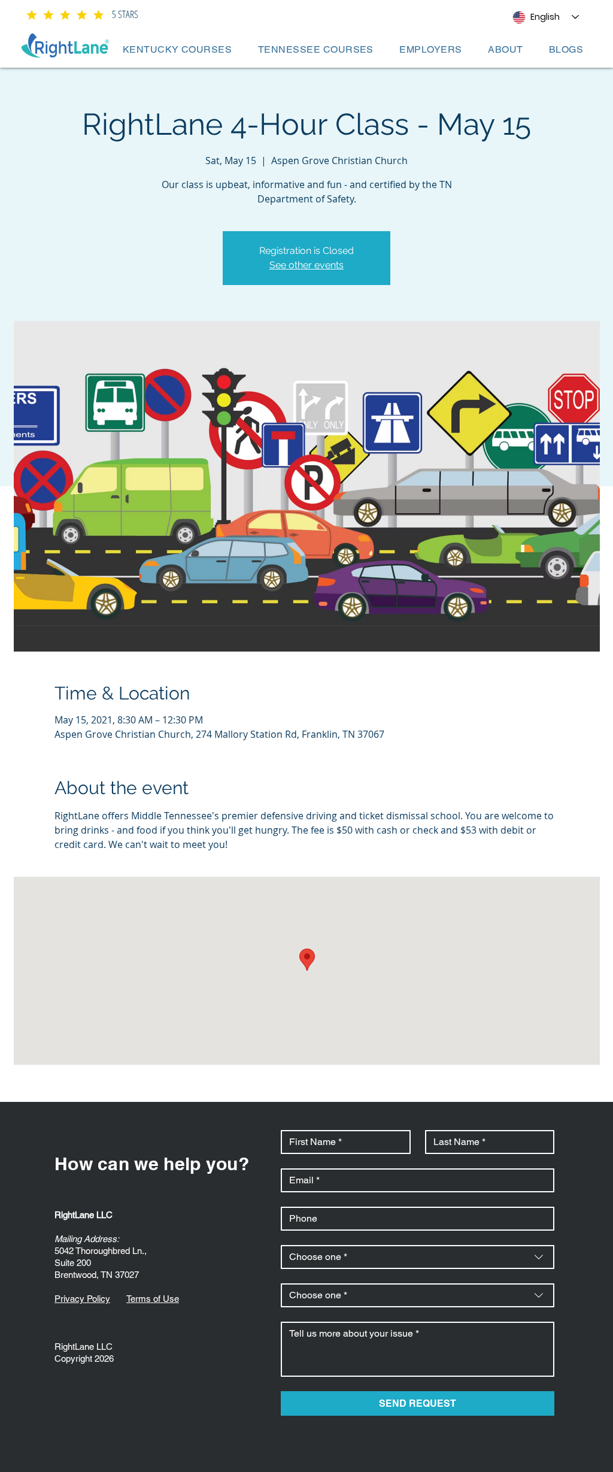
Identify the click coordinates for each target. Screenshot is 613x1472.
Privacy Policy (82, 1299)
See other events (306, 265)
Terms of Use (152, 1299)
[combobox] (417, 1257)
